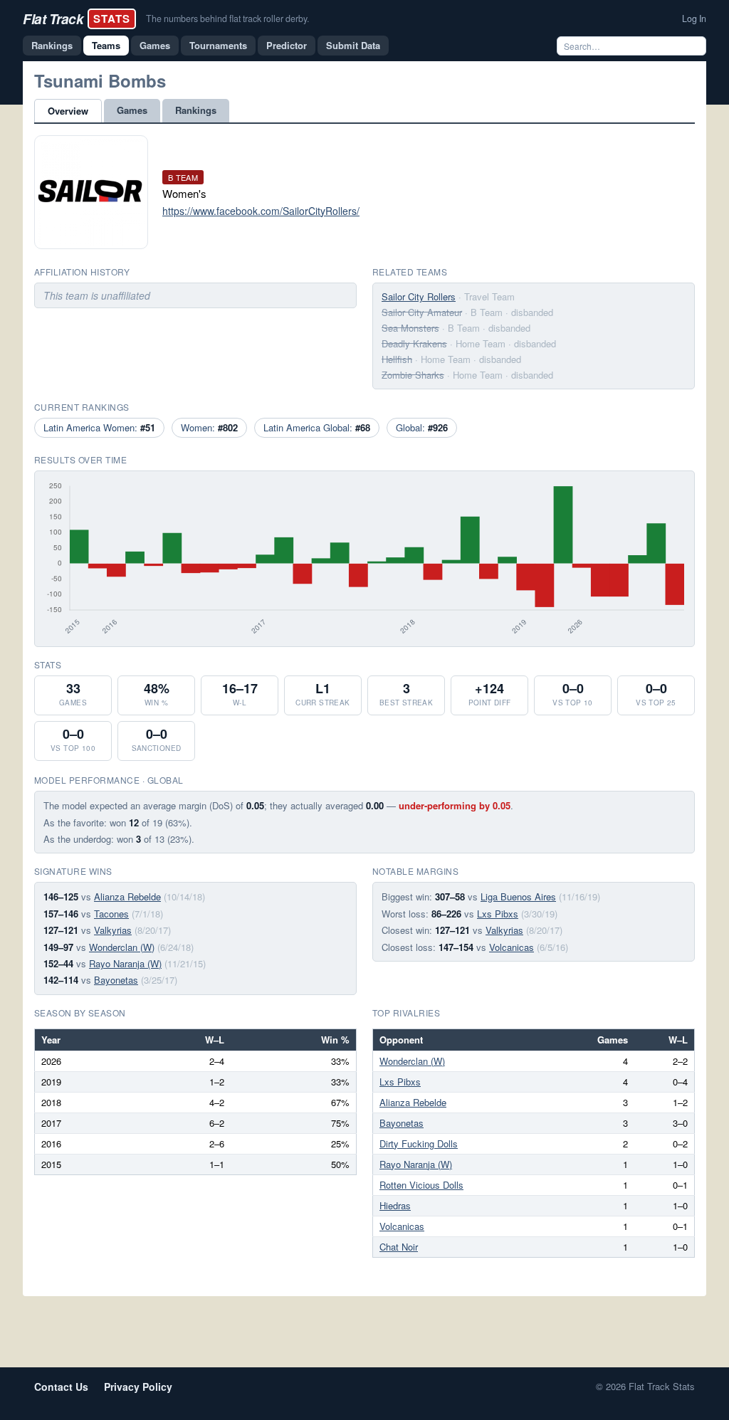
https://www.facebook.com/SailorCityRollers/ (261, 211)
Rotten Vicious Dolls (421, 1185)
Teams (106, 45)
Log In (694, 18)
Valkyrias (113, 930)
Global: (422, 427)
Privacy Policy (138, 1386)
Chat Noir (398, 1246)
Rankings (52, 45)
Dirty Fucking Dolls (418, 1143)
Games (155, 45)
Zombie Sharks (413, 375)
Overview (68, 110)
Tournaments (218, 45)
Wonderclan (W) (121, 947)
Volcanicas (511, 947)
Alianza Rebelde (127, 896)
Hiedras (395, 1205)
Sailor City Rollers (419, 296)
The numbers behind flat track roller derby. (227, 18)
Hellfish (397, 359)
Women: (209, 427)
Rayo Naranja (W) (125, 963)
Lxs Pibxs (497, 913)
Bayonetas (116, 980)
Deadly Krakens (414, 343)
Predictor (286, 45)
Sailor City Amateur (422, 312)
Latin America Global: (316, 427)
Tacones (111, 913)
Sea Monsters (410, 328)
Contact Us (61, 1386)
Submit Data (353, 45)
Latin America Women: (99, 427)
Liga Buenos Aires (518, 896)
